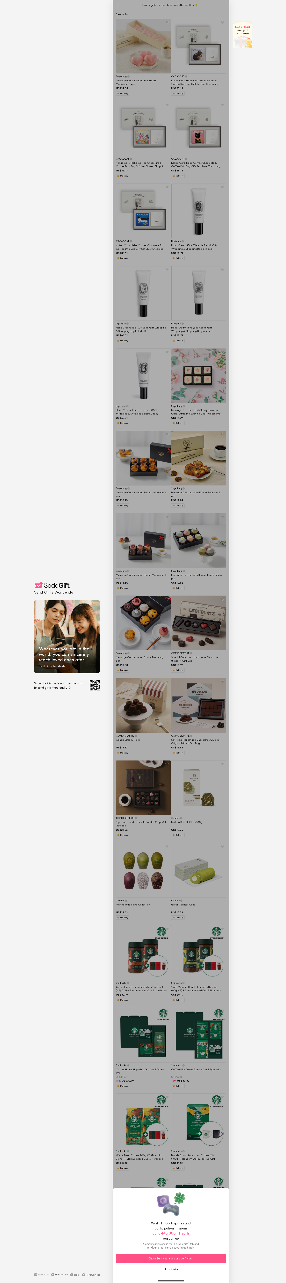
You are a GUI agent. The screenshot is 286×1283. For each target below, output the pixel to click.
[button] (41, 1275)
